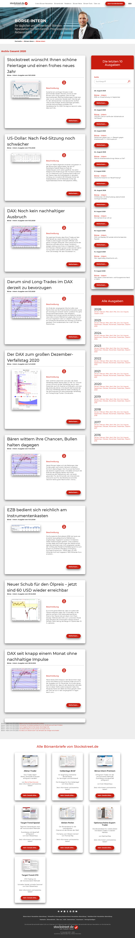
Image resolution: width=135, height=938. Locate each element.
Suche (96, 77)
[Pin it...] (70, 911)
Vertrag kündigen (89, 919)
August (125, 312)
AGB (64, 919)
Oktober (105, 324)
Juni (118, 312)
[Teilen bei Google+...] (64, 911)
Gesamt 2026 (98, 313)
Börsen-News (29, 41)
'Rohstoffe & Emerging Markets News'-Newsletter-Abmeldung (67, 916)
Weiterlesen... (73, 121)
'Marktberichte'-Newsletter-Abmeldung (99, 916)
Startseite (18, 41)
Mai (115, 312)
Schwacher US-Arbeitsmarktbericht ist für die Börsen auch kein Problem (41, 725)
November (112, 324)
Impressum (79, 919)
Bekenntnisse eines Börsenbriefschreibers (31, 723)
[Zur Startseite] (20, 3)
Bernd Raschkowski (31, 782)
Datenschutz (71, 919)
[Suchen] (128, 81)
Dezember (120, 324)
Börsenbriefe (51, 919)
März (107, 312)
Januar (96, 312)
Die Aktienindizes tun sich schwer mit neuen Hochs (34, 728)
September (98, 324)
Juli (121, 312)
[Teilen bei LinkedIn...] (73, 911)
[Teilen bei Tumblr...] (67, 911)
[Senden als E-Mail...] (76, 911)
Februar (102, 312)
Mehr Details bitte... (30, 795)
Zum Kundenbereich (115, 3)
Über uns (59, 919)
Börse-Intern (40, 41)
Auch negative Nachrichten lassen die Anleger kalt (34, 727)
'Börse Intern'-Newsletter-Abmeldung (34, 916)
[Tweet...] (61, 911)
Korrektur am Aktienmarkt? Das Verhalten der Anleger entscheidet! (39, 730)
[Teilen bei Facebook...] (58, 911)
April (111, 312)
